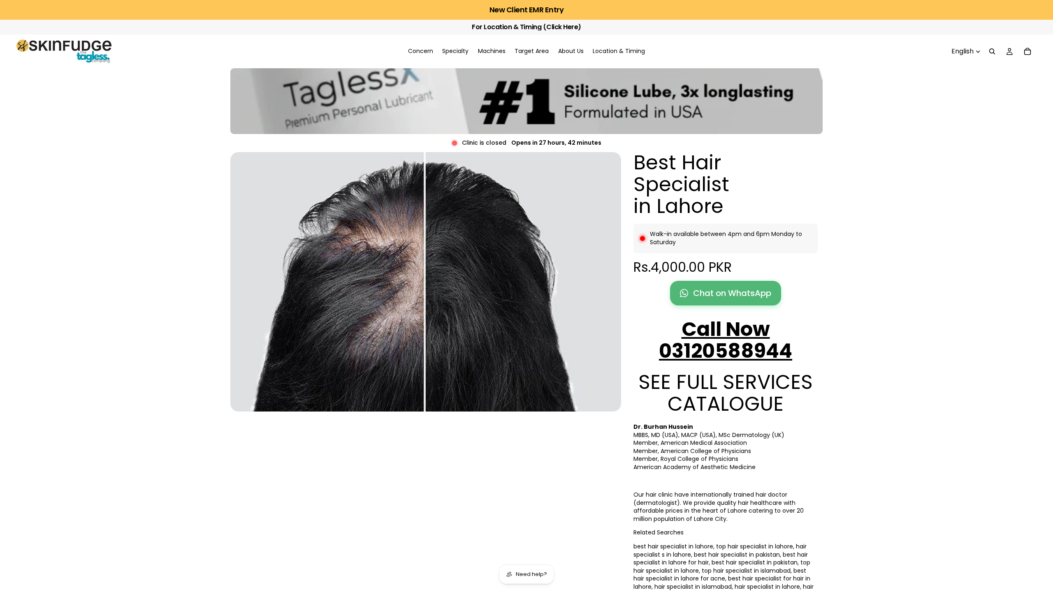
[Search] (992, 51)
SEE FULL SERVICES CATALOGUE (725, 393)
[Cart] (1027, 51)
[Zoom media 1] (425, 282)
